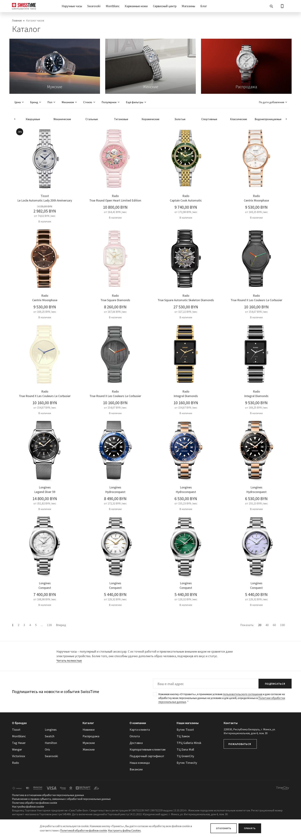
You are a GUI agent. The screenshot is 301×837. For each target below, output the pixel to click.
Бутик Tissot (185, 730)
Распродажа (91, 736)
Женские (89, 749)
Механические (62, 119)
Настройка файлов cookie (28, 806)
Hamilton (51, 743)
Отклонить (223, 828)
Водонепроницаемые (268, 119)
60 (274, 625)
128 (49, 625)
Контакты (231, 723)
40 (267, 625)
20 (259, 625)
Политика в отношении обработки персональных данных (48, 795)
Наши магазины (188, 723)
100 (282, 625)
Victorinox (18, 756)
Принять (250, 828)
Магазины (188, 6)
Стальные (92, 119)
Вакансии (136, 769)
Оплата (135, 736)
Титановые (121, 119)
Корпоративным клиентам (147, 749)
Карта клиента (140, 730)
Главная (17, 20)
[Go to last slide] (15, 119)
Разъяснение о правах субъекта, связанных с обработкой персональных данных (61, 799)
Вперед (61, 625)
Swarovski (94, 6)
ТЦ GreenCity (185, 756)
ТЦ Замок (183, 736)
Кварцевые (33, 119)
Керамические (150, 119)
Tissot (16, 730)
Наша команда (140, 763)
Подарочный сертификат (147, 756)
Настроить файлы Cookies (124, 830)
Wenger (17, 749)
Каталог (88, 723)
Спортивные (209, 119)
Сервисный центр (164, 6)
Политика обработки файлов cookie (34, 802)
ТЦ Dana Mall (185, 749)
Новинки (89, 730)
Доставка (136, 743)
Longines (51, 730)
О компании (138, 723)
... (42, 625)
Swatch (49, 736)
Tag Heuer (19, 743)
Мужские (89, 743)
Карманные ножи (136, 6)
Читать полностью (69, 661)
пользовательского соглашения (242, 694)
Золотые (180, 119)
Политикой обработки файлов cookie (83, 830)
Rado (15, 763)
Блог (203, 6)
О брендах (19, 723)
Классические (238, 119)
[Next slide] (286, 119)
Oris (47, 749)
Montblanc (112, 6)
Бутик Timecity (187, 763)
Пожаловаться (239, 744)
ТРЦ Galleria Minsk (189, 743)
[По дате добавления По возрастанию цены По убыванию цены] (271, 102)
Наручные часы (72, 6)
